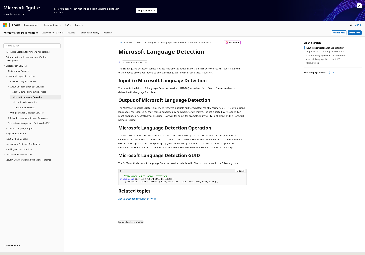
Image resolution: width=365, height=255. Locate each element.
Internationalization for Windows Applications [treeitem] (28, 51)
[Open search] (351, 25)
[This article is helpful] (329, 72)
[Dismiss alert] (359, 5)
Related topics (312, 62)
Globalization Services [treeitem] (18, 71)
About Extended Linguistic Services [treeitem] (29, 91)
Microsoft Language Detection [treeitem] (27, 97)
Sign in (358, 24)
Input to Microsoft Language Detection (325, 47)
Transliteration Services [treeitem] (24, 107)
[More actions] (244, 42)
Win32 (129, 42)
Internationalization (199, 42)
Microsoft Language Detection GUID (323, 59)
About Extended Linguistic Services (137, 198)
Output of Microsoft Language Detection (325, 51)
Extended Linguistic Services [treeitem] (23, 81)
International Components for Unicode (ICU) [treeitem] (29, 123)
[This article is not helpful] (332, 72)
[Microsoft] (5, 25)
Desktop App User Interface (173, 42)
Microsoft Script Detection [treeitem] (25, 102)
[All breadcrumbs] (120, 42)
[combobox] (32, 45)
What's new (339, 32)
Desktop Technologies (145, 42)
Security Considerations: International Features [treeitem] (28, 159)
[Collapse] (60, 40)
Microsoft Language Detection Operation (325, 55)
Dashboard (354, 32)
